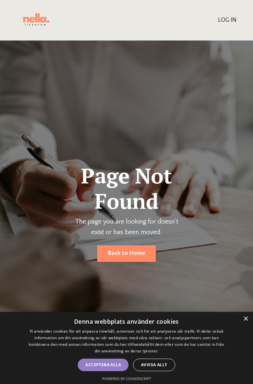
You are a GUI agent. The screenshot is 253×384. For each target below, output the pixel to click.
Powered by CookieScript (126, 378)
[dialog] (126, 348)
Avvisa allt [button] (154, 365)
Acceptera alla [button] (103, 365)
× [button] (245, 318)
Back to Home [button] (126, 253)
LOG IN (227, 20)
